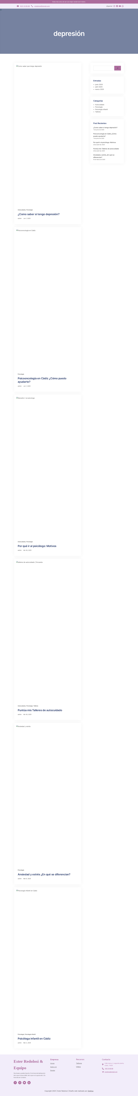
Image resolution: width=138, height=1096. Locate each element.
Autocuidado (22, 210)
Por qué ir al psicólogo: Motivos (37, 546)
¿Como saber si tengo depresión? (38, 214)
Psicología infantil (30, 1034)
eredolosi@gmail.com (42, 6)
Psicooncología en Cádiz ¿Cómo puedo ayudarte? (42, 380)
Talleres (35, 706)
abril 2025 (99, 87)
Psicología (29, 210)
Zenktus (90, 1091)
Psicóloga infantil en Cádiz (34, 1038)
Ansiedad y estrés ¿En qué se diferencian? (44, 874)
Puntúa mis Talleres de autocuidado (40, 710)
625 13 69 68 (25, 6)
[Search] (117, 68)
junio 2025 (99, 84)
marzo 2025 (99, 89)
